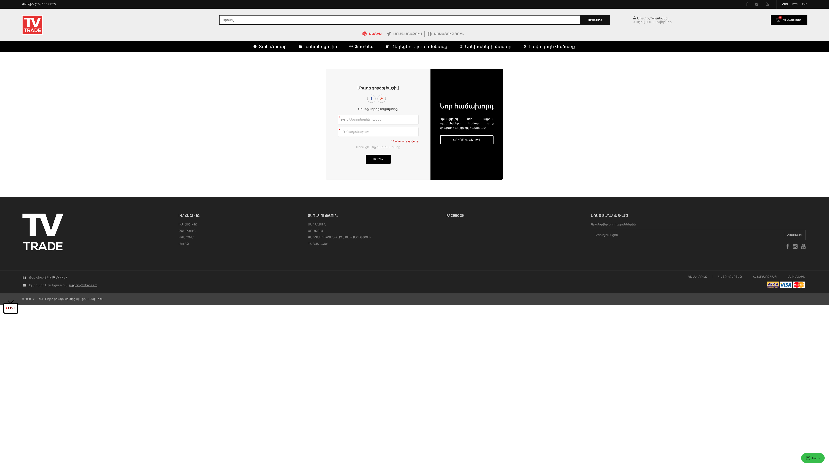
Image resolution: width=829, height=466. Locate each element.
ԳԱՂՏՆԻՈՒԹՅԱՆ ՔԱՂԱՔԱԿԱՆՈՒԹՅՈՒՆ (339, 237)
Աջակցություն (449, 34)
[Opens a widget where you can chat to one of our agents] (813, 458)
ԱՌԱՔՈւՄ (315, 231)
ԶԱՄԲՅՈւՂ (187, 231)
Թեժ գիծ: (39, 4)
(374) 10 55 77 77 (55, 277)
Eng (804, 4)
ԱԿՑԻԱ (375, 34)
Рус (795, 4)
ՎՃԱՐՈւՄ (186, 237)
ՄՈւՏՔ (184, 244)
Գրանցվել (660, 18)
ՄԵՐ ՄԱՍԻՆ (317, 224)
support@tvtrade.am (83, 285)
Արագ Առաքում (407, 34)
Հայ (785, 4)
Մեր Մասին (796, 276)
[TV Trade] (32, 25)
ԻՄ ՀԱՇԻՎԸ (188, 224)
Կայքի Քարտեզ (730, 276)
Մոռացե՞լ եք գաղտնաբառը (378, 147)
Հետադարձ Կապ (765, 276)
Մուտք (642, 18)
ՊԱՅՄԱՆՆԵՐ (318, 244)
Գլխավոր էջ (697, 276)
